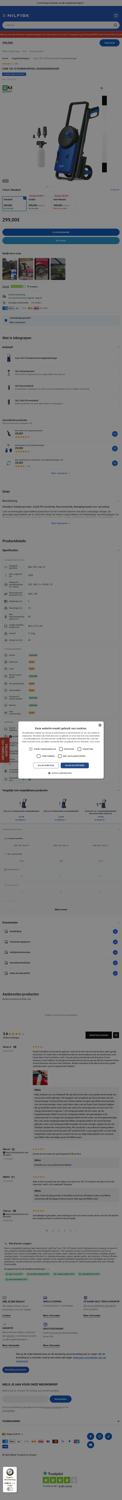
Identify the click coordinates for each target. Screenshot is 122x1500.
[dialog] (61, 750)
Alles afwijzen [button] (46, 765)
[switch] (10, 1489)
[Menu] (15, 1468)
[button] (61, 773)
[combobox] (99, 725)
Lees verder (95, 742)
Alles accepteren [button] (74, 765)
